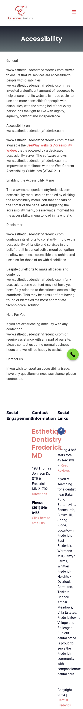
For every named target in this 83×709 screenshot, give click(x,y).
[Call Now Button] (73, 354)
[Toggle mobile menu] (74, 12)
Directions (39, 494)
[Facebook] (61, 431)
